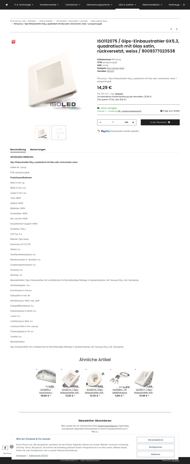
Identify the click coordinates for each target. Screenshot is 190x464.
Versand (119, 93)
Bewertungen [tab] (37, 149)
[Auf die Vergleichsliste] (80, 44)
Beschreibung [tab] (18, 149)
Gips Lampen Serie (115, 68)
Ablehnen (155, 454)
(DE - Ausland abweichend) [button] (129, 111)
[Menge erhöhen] (133, 122)
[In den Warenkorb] (12, 37)
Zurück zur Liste (19, 21)
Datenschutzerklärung (108, 426)
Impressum (21, 455)
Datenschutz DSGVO (38, 455)
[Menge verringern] (100, 122)
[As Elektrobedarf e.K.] (6, 5)
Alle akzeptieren (155, 440)
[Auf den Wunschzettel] (87, 44)
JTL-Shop (175, 461)
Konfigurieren (155, 447)
